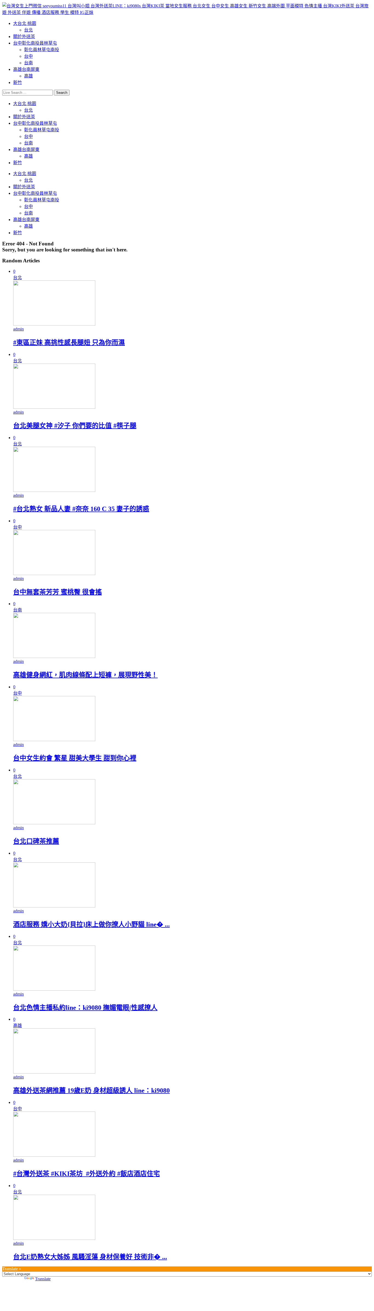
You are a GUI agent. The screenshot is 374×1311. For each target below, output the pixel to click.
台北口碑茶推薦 (36, 841)
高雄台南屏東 (26, 69)
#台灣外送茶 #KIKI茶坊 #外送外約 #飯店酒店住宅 (86, 1173)
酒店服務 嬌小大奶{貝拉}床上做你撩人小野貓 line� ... (91, 924)
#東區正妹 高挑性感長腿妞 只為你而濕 (69, 342)
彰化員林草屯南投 (41, 49)
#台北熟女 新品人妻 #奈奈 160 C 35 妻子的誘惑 (81, 508)
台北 (28, 30)
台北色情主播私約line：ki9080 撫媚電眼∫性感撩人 (85, 1007)
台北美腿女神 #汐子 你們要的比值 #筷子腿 (74, 425)
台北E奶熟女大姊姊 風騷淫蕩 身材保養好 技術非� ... (90, 1256)
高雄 (28, 76)
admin (18, 329)
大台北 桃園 (24, 23)
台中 (28, 56)
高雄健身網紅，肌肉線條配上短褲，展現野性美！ (85, 674)
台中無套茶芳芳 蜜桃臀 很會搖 (57, 592)
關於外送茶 (24, 36)
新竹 (17, 82)
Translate (43, 1279)
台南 (28, 62)
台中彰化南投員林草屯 (35, 43)
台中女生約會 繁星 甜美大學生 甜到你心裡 (74, 758)
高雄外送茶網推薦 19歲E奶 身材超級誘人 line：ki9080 (91, 1090)
